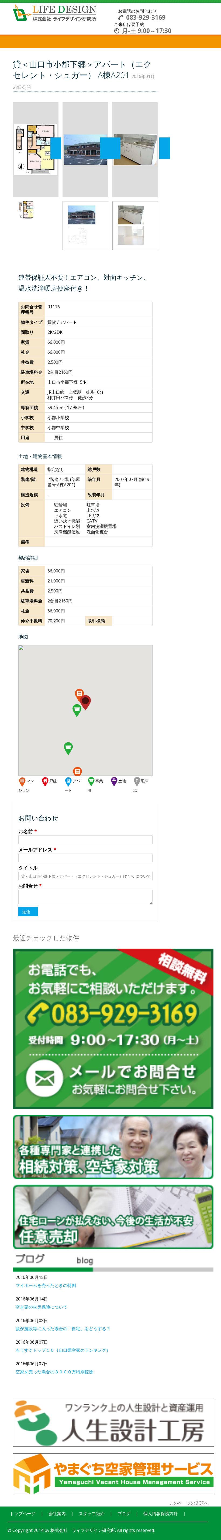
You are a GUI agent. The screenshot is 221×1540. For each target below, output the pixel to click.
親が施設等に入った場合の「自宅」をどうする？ (63, 1329)
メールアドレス (37, 849)
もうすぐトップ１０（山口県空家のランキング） (63, 1350)
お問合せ (30, 885)
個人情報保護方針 (160, 1514)
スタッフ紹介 (92, 1514)
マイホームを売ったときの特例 (46, 1285)
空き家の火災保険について (41, 1307)
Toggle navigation (110, 14)
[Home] (54, 12)
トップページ (23, 1514)
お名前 (27, 831)
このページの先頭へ (188, 1503)
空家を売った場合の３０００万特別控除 (54, 1372)
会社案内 (57, 1514)
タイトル (28, 867)
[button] (77, 772)
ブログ (124, 1514)
